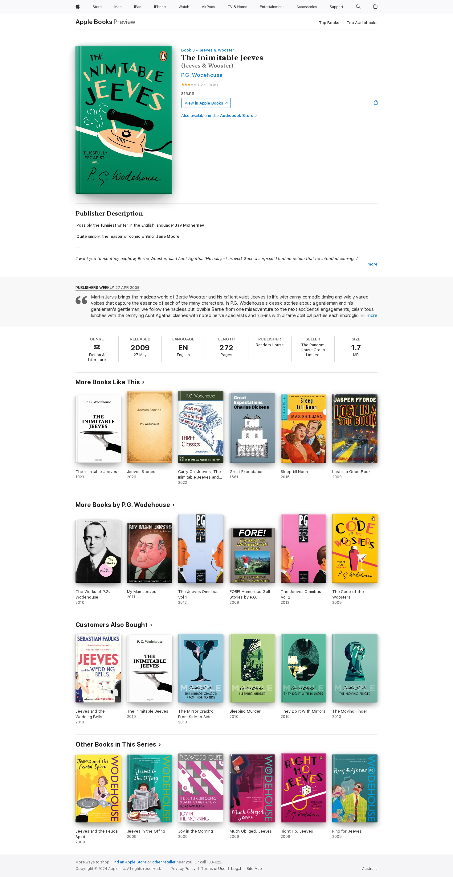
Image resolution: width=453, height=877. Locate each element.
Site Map (254, 869)
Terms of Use (213, 869)
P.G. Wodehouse (202, 75)
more (372, 264)
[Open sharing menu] (376, 103)
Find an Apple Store (129, 862)
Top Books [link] (329, 22)
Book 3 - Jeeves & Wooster (207, 50)
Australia (369, 869)
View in (204, 103)
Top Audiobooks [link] (362, 22)
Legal (236, 869)
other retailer (164, 862)
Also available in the (217, 115)
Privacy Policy (182, 869)
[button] (358, 7)
